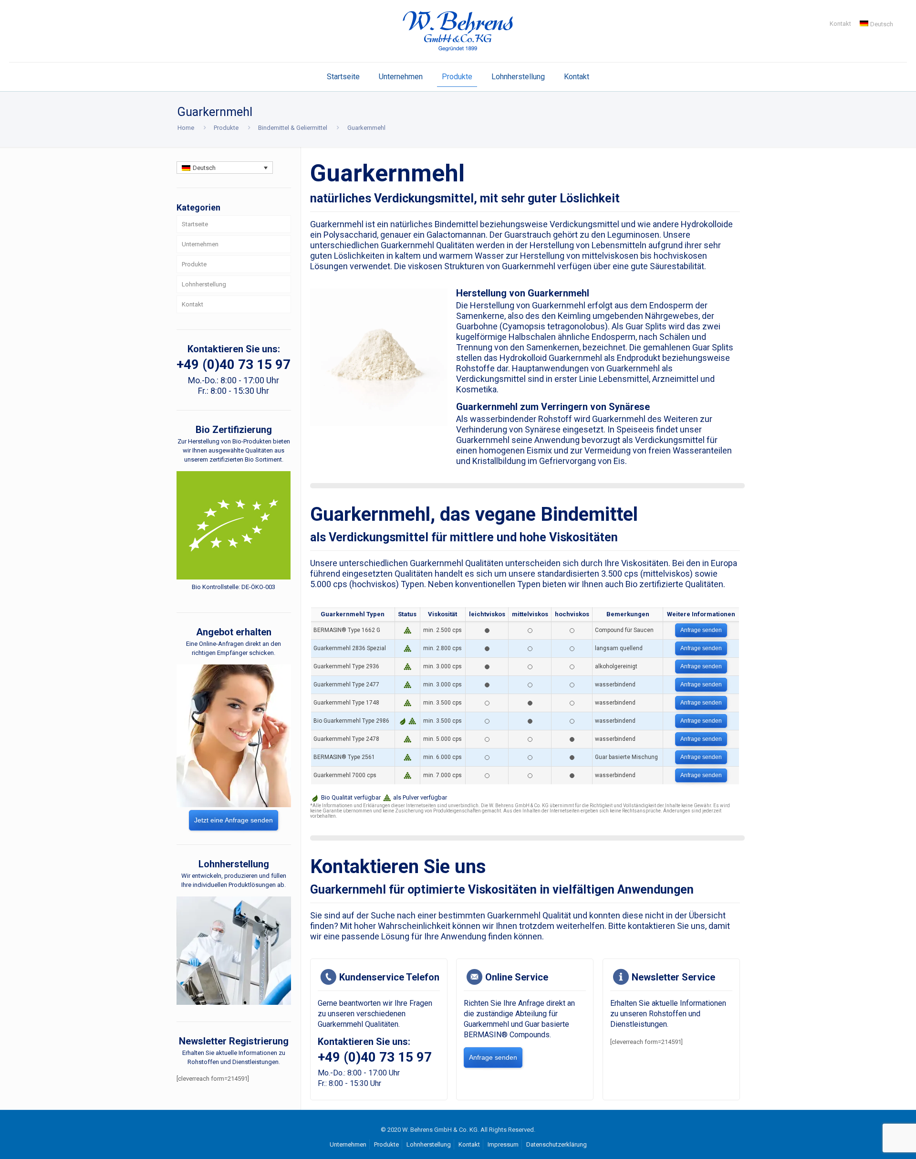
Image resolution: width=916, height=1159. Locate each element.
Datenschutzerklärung (556, 1144)
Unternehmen (200, 244)
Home (185, 127)
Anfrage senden (701, 630)
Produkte (226, 127)
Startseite (195, 224)
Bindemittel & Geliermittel (292, 127)
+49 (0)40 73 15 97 (375, 1057)
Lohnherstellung (204, 284)
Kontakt (840, 24)
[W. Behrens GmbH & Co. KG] (458, 31)
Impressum (503, 1144)
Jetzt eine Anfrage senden (233, 820)
